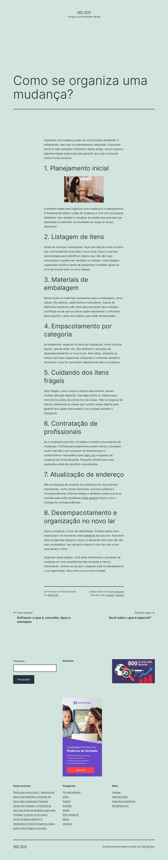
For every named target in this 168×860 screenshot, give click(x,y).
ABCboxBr (53, 595)
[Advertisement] (84, 50)
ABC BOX (84, 12)
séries (66, 819)
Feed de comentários (123, 801)
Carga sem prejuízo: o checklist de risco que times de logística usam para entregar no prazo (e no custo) (34, 810)
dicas (65, 796)
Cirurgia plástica (71, 792)
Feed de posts (120, 796)
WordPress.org (120, 805)
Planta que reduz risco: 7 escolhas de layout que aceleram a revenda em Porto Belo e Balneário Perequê (33, 797)
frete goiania (90, 498)
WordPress (148, 846)
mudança (109, 595)
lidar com (89, 455)
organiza (119, 595)
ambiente (89, 535)
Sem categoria (117, 591)
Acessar (116, 792)
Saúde (66, 810)
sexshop (67, 823)
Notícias (67, 805)
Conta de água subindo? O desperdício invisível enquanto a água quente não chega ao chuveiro (34, 823)
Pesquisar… (19, 661)
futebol (66, 801)
